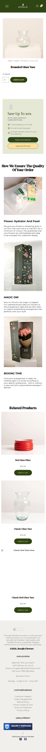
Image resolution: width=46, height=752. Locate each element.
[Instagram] (20, 739)
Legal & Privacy (23, 718)
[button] (6, 6)
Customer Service (23, 690)
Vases (16, 61)
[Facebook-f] (25, 739)
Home (10, 61)
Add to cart (18, 80)
